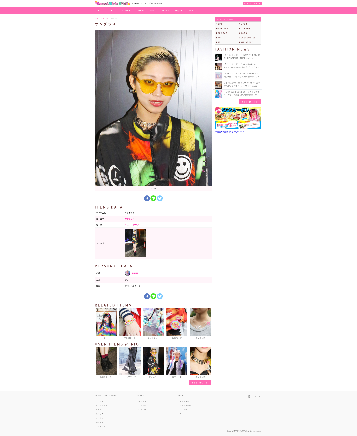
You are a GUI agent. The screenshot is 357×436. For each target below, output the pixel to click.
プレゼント (192, 10)
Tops (219, 24)
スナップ (153, 10)
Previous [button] (98, 324)
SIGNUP (247, 3)
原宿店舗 (179, 10)
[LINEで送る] (153, 198)
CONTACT (143, 410)
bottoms (245, 28)
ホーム (100, 10)
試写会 (141, 10)
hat (218, 42)
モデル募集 (184, 401)
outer (243, 24)
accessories (247, 37)
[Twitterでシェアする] (160, 198)
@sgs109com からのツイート (230, 131)
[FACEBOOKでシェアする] (147, 198)
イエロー (129, 224)
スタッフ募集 (185, 405)
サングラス (130, 218)
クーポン (166, 10)
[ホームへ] (112, 3)
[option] (153, 110)
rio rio (135, 272)
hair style (246, 42)
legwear (221, 33)
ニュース (112, 10)
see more (200, 382)
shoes (243, 33)
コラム (182, 414)
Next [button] (208, 324)
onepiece (222, 28)
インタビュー (126, 10)
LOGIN (257, 3)
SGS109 (142, 401)
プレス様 (183, 410)
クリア (136, 224)
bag (218, 37)
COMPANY (143, 405)
